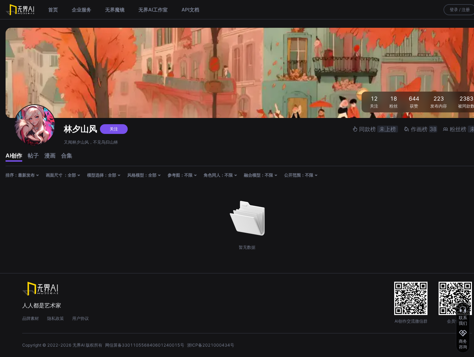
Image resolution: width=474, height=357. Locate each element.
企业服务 (81, 9)
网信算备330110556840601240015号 (144, 345)
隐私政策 (55, 318)
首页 (53, 9)
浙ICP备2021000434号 (210, 345)
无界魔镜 (115, 9)
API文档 (190, 9)
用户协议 (80, 318)
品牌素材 (30, 318)
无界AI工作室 (153, 9)
